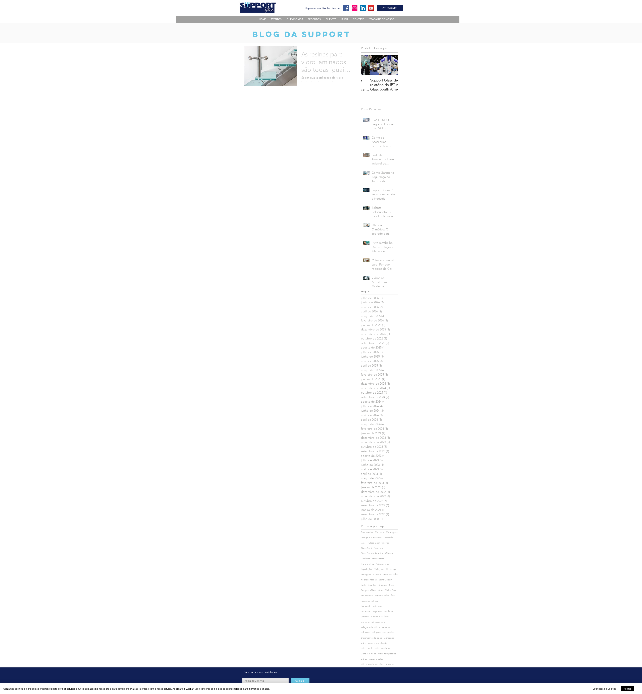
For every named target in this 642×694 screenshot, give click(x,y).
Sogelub (372, 584)
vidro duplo (367, 648)
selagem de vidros (370, 627)
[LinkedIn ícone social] (363, 8)
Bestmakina (367, 532)
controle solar (382, 595)
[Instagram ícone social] (354, 8)
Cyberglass (392, 532)
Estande (389, 537)
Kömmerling (382, 563)
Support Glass (368, 590)
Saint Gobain (385, 579)
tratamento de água (371, 637)
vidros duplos (376, 658)
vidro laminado (368, 653)
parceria (365, 621)
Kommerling (367, 563)
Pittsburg (391, 569)
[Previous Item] (366, 65)
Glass (363, 542)
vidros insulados (369, 664)
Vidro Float (391, 590)
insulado (388, 611)
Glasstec (389, 553)
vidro (363, 642)
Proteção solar (390, 574)
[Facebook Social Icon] (346, 8)
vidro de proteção (377, 642)
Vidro (380, 590)
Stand (392, 584)
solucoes (365, 632)
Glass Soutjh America (372, 553)
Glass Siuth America (378, 542)
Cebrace (379, 532)
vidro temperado (387, 653)
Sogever (383, 584)
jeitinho (365, 616)
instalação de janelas (371, 606)
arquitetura (367, 595)
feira (393, 595)
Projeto (377, 574)
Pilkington (379, 569)
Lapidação (366, 569)
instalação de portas (371, 611)
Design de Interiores (372, 537)
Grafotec (365, 558)
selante (386, 627)
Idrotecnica (378, 558)
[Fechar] (638, 688)
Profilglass (366, 574)
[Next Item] (392, 65)
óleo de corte (387, 664)
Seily (363, 584)
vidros (364, 658)
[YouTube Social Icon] (371, 8)
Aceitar (627, 688)
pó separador (378, 621)
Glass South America (372, 548)
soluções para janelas (383, 632)
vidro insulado (382, 648)
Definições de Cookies (604, 688)
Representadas (369, 579)
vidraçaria (389, 637)
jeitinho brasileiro (380, 616)
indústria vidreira (369, 600)
